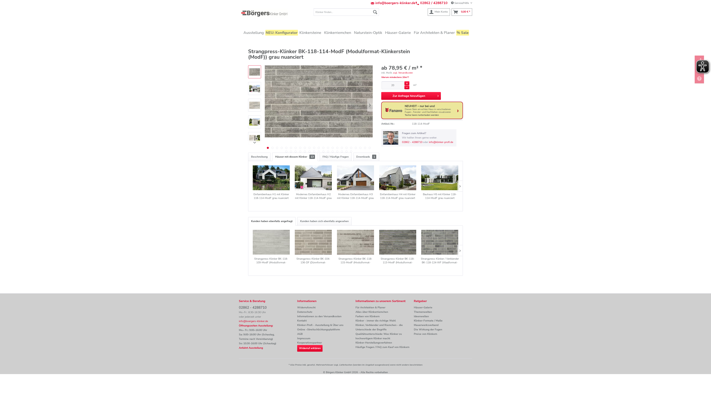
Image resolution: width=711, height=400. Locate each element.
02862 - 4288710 (412, 142)
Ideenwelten (421, 316)
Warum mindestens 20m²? (395, 77)
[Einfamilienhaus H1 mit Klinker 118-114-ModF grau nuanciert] (271, 178)
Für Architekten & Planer (370, 307)
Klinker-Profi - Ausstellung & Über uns (320, 325)
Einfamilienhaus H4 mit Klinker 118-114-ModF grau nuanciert (397, 196)
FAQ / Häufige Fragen (336, 157)
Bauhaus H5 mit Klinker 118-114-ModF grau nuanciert (440, 196)
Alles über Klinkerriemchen (372, 312)
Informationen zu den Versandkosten (319, 316)
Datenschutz (304, 312)
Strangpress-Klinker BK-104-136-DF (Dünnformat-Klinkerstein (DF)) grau (313, 260)
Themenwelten (423, 312)
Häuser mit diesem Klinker (294, 157)
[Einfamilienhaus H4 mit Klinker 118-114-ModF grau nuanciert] (397, 178)
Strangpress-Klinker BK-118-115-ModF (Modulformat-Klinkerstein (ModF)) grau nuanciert (355, 260)
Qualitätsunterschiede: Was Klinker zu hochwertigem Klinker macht (379, 336)
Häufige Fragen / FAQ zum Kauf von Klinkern (382, 347)
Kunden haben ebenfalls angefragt (272, 221)
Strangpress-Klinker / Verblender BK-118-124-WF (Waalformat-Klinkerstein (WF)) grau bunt (440, 260)
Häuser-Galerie (423, 307)
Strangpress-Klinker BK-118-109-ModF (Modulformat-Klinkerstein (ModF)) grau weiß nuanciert (271, 260)
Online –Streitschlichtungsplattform (318, 329)
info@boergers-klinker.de (395, 3)
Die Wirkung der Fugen (428, 329)
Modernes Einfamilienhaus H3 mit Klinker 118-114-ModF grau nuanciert (355, 196)
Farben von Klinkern (368, 316)
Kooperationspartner (309, 342)
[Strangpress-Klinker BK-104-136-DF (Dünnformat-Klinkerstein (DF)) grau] (313, 242)
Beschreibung (259, 157)
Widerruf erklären (310, 348)
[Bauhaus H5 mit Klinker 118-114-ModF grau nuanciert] (439, 178)
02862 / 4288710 (434, 3)
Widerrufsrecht (306, 307)
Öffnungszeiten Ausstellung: (256, 325)
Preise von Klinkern (425, 334)
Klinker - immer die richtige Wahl (376, 320)
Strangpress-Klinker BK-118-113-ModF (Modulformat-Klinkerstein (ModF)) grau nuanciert (398, 260)
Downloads (365, 157)
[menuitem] (346, 12)
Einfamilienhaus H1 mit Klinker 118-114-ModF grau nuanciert (271, 196)
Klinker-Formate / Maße (428, 320)
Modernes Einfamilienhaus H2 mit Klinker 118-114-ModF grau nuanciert (313, 196)
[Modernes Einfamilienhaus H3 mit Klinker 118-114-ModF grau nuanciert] (355, 178)
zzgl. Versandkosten (403, 72)
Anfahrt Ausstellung (251, 348)
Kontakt (302, 320)
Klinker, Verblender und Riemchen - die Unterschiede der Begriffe (379, 327)
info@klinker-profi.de (441, 142)
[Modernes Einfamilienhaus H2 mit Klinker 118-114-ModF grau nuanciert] (313, 178)
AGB (300, 334)
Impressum (303, 338)
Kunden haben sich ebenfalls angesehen (324, 221)
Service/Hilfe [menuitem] (462, 3)
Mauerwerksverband (426, 325)
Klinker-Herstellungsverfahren (374, 342)
